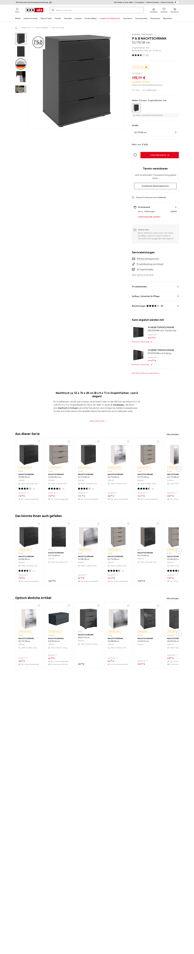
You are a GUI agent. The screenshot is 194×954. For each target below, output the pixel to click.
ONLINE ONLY (138, 67)
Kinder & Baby (91, 18)
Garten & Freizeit (30, 18)
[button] (20, 38)
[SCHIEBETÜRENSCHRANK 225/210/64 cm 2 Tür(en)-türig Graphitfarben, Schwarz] (138, 332)
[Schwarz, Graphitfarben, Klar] (136, 108)
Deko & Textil (46, 18)
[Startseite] (16, 28)
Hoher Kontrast (167, 2)
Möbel (17, 18)
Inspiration (127, 18)
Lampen (78, 18)
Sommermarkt (141, 18)
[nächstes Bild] (178, 469)
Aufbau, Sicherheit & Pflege (146, 296)
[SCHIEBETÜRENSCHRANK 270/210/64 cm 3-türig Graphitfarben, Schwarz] (138, 354)
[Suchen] (53, 10)
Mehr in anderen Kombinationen (149, 115)
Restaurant (155, 18)
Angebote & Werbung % (110, 18)
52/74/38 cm (140, 132)
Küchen (58, 18)
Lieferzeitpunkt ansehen (149, 217)
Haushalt (68, 18)
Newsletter (167, 18)
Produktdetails (139, 286)
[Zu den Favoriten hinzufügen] (135, 155)
